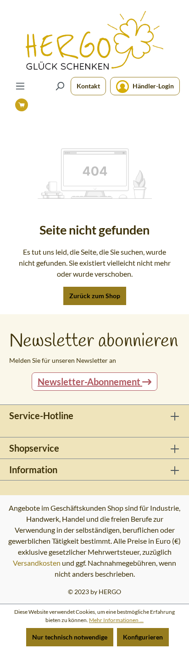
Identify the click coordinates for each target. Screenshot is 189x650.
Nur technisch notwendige (69, 637)
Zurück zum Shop (94, 296)
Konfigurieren (143, 637)
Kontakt (88, 86)
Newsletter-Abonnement (90, 381)
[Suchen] (60, 86)
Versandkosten (37, 562)
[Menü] (20, 86)
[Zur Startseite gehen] (94, 40)
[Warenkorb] (21, 104)
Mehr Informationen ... (116, 620)
